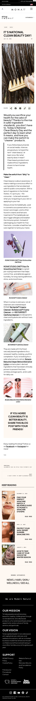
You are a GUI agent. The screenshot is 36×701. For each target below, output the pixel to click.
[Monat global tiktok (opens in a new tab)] (26, 692)
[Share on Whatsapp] (29, 108)
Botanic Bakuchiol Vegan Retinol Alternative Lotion (18, 361)
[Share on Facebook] (15, 108)
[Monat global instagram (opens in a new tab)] (10, 692)
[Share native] (11, 108)
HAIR (5, 27)
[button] (31, 4)
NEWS (10, 579)
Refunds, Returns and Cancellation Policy (25, 665)
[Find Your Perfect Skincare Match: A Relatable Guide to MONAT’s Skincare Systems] (8, 505)
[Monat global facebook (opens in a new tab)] (14, 692)
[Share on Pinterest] (20, 108)
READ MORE (28, 516)
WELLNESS (13, 582)
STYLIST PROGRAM (26, 1)
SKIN (11, 27)
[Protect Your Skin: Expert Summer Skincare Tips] (8, 532)
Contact (5, 674)
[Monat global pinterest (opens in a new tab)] (22, 692)
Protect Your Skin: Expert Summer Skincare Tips (23, 531)
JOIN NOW (5, 1)
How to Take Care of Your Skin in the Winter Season (24, 554)
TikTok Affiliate (6, 4)
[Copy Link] (25, 108)
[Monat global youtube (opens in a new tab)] (18, 693)
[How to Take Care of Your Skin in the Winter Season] (8, 554)
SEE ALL (25, 582)
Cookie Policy (7, 663)
